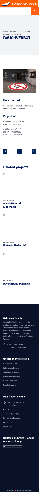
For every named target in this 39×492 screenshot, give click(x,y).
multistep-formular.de (25, 491)
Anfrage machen (9, 422)
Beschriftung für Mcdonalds (12, 205)
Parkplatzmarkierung (11, 376)
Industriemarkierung (11, 368)
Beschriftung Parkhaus (16, 284)
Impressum (7, 426)
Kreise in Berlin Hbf (14, 245)
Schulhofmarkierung (12, 131)
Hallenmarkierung (10, 363)
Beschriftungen (9, 385)
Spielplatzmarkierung (13, 132)
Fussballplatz (9, 129)
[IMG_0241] (19, 81)
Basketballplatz (16, 128)
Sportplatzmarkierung (13, 134)
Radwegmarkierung (10, 381)
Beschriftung (18, 122)
